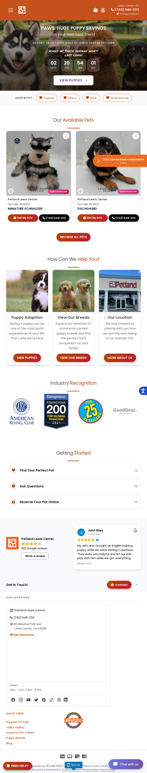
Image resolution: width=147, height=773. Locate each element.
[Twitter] (36, 700)
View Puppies (71, 80)
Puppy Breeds (15, 738)
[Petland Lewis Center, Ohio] (21, 10)
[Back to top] (137, 585)
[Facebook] (13, 700)
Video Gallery (15, 727)
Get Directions (23, 635)
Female (19, 204)
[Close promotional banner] (134, 26)
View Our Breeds (73, 358)
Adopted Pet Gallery (20, 732)
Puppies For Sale (17, 722)
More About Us (120, 358)
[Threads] (59, 700)
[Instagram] (21, 700)
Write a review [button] (35, 556)
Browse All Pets (73, 237)
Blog (9, 743)
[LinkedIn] (66, 700)
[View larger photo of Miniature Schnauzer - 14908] (66, 135)
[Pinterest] (44, 700)
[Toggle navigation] (10, 10)
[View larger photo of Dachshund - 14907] (135, 135)
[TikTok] (51, 700)
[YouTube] (28, 700)
